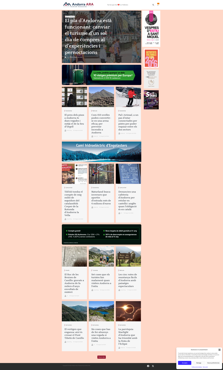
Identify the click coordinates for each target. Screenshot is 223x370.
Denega (198, 363)
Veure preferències (213, 363)
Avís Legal (205, 367)
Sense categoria (70, 17)
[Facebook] (148, 366)
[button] (219, 350)
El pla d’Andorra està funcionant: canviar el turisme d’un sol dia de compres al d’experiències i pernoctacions (88, 36)
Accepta (184, 363)
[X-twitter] (153, 366)
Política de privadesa (197, 367)
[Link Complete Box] (74, 113)
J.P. (68, 57)
